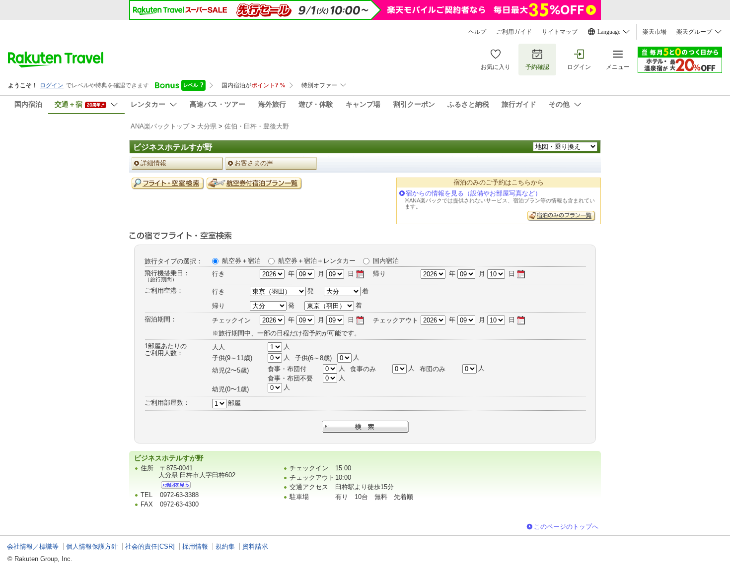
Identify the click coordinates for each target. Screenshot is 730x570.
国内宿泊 (386, 260)
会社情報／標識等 (33, 546)
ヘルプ (477, 31)
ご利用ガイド (514, 31)
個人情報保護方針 (92, 546)
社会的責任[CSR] (150, 546)
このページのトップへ (566, 526)
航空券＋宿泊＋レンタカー (317, 260)
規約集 (225, 546)
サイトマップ (560, 31)
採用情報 (195, 546)
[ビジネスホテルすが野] (176, 485)
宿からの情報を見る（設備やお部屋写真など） (473, 193)
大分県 (207, 126)
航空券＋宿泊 (241, 260)
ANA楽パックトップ (160, 126)
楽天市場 (654, 31)
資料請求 (255, 546)
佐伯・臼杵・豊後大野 (256, 126)
